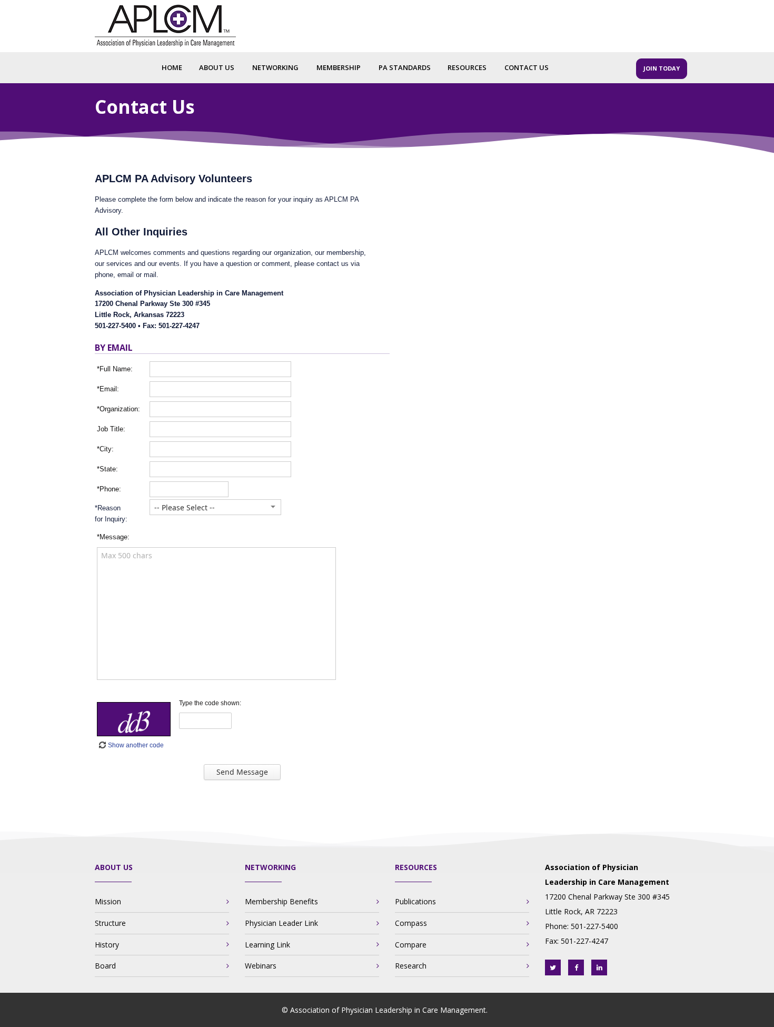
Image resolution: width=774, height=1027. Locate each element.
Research (410, 966)
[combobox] (209, 507)
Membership (338, 67)
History (107, 945)
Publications (415, 901)
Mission (108, 901)
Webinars (260, 966)
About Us (216, 67)
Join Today (661, 68)
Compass (411, 923)
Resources (467, 67)
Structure (110, 923)
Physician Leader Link (281, 923)
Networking (275, 67)
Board (105, 966)
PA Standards (405, 67)
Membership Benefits (281, 901)
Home (172, 67)
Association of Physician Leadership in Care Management (388, 1010)
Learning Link (267, 945)
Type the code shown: (210, 703)
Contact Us (526, 67)
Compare (410, 945)
